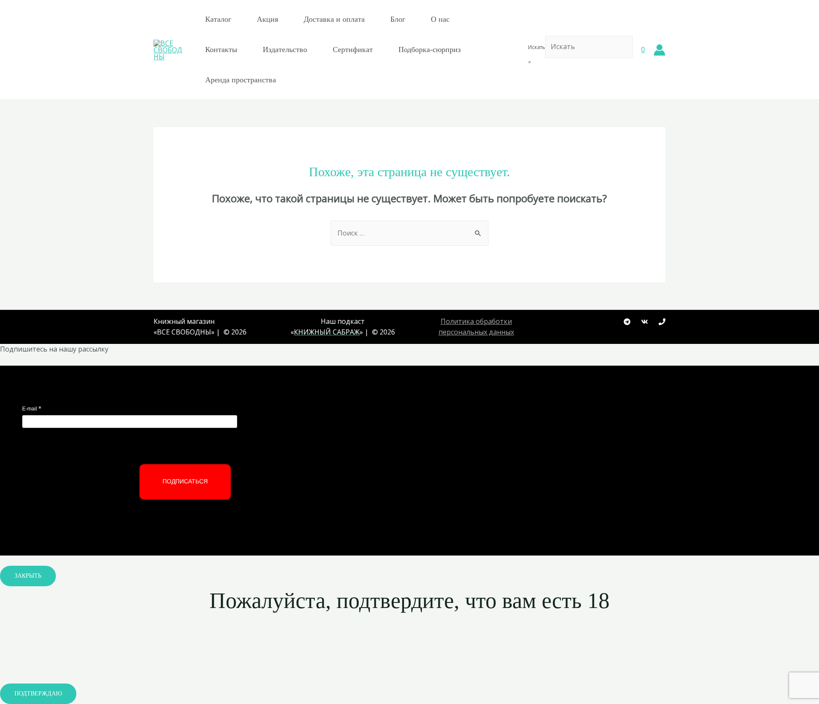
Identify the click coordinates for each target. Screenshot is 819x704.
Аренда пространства (240, 80)
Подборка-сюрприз (429, 49)
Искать (536, 47)
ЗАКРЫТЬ (28, 576)
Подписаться (185, 481)
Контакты (221, 49)
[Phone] (662, 321)
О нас (440, 19)
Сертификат (353, 49)
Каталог (218, 19)
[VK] (644, 321)
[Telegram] (627, 321)
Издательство (285, 49)
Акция (267, 19)
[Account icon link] (659, 50)
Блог (397, 19)
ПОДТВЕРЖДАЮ (38, 693)
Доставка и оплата (334, 19)
